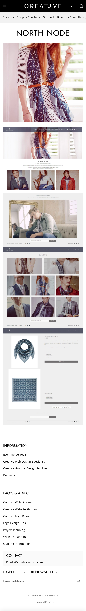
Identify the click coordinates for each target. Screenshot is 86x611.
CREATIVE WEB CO (47, 595)
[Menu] (4, 6)
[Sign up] (79, 581)
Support (48, 17)
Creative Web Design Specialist (24, 461)
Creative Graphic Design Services (25, 468)
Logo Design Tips (14, 523)
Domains (9, 475)
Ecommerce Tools (15, 454)
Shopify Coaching (28, 17)
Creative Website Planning (20, 509)
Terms (7, 482)
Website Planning (15, 537)
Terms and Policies (43, 602)
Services (8, 17)
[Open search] (72, 6)
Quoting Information (17, 544)
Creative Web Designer (18, 502)
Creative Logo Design (17, 516)
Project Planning (14, 530)
